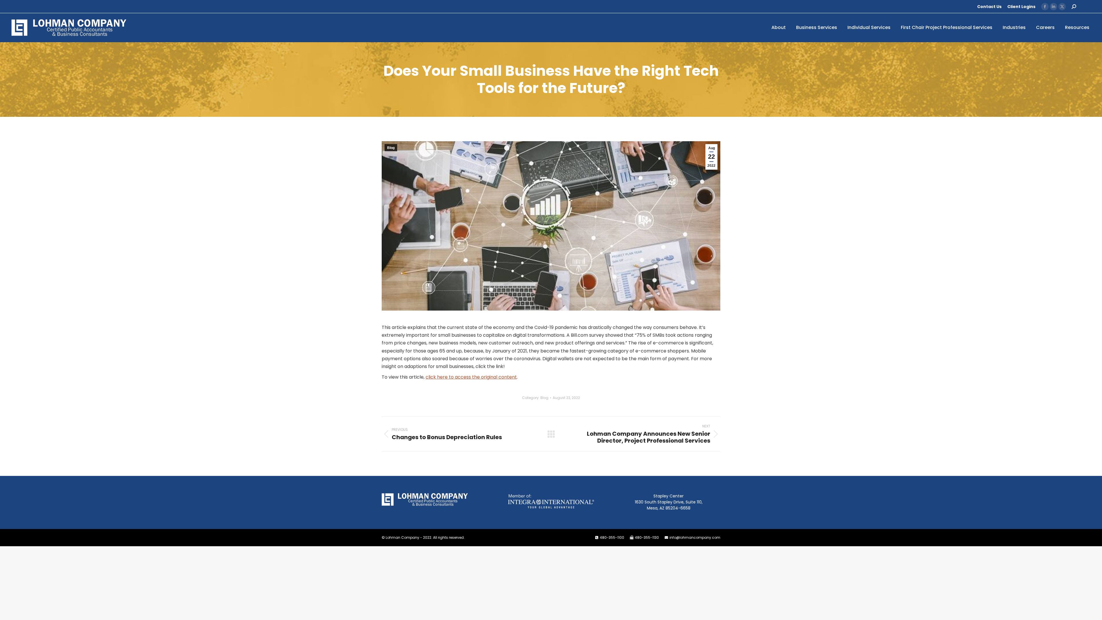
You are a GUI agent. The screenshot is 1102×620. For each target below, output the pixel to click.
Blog (391, 148)
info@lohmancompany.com (695, 537)
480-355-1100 (612, 537)
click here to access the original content (471, 377)
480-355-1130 (647, 537)
